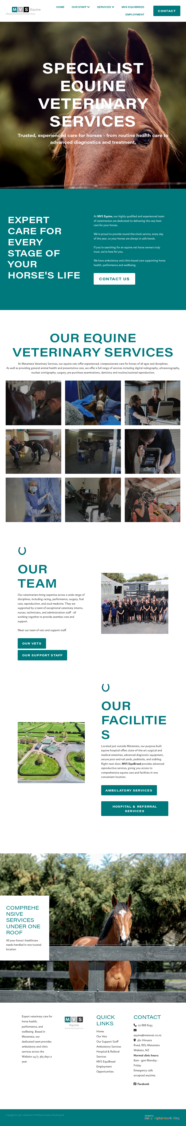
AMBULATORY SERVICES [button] (128, 790)
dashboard (28, 1115)
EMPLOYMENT (134, 14)
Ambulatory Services (108, 1046)
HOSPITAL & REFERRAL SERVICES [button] (135, 808)
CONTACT (167, 11)
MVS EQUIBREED (133, 7)
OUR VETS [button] (32, 643)
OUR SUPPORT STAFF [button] (42, 655)
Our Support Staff (107, 1041)
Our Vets (101, 1036)
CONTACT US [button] (114, 278)
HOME (60, 7)
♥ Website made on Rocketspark (49, 1115)
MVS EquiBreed (105, 1061)
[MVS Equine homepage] (23, 11)
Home (100, 1031)
